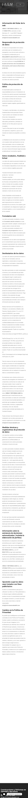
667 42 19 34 (8, 795)
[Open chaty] (4, 794)
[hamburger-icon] (20, 4)
